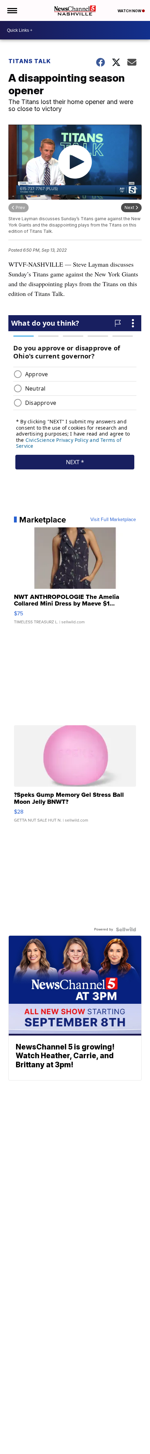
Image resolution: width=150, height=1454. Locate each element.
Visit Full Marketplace (113, 519)
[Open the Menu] (11, 10)
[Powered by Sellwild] (126, 929)
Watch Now (130, 11)
